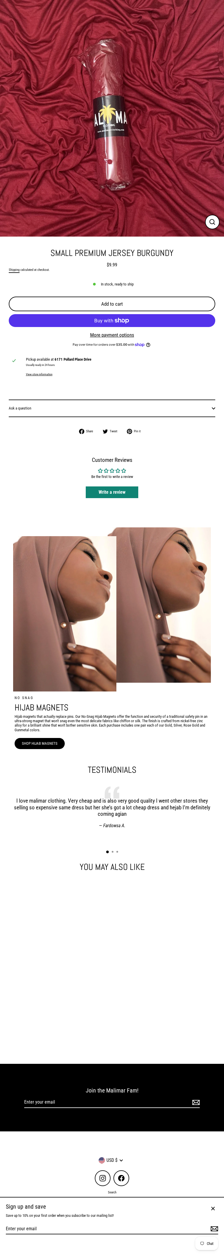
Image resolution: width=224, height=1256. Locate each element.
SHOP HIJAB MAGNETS (39, 743)
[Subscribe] (195, 1102)
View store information (39, 374)
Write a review (112, 492)
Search (112, 1192)
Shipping (14, 270)
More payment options (112, 335)
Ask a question (20, 408)
